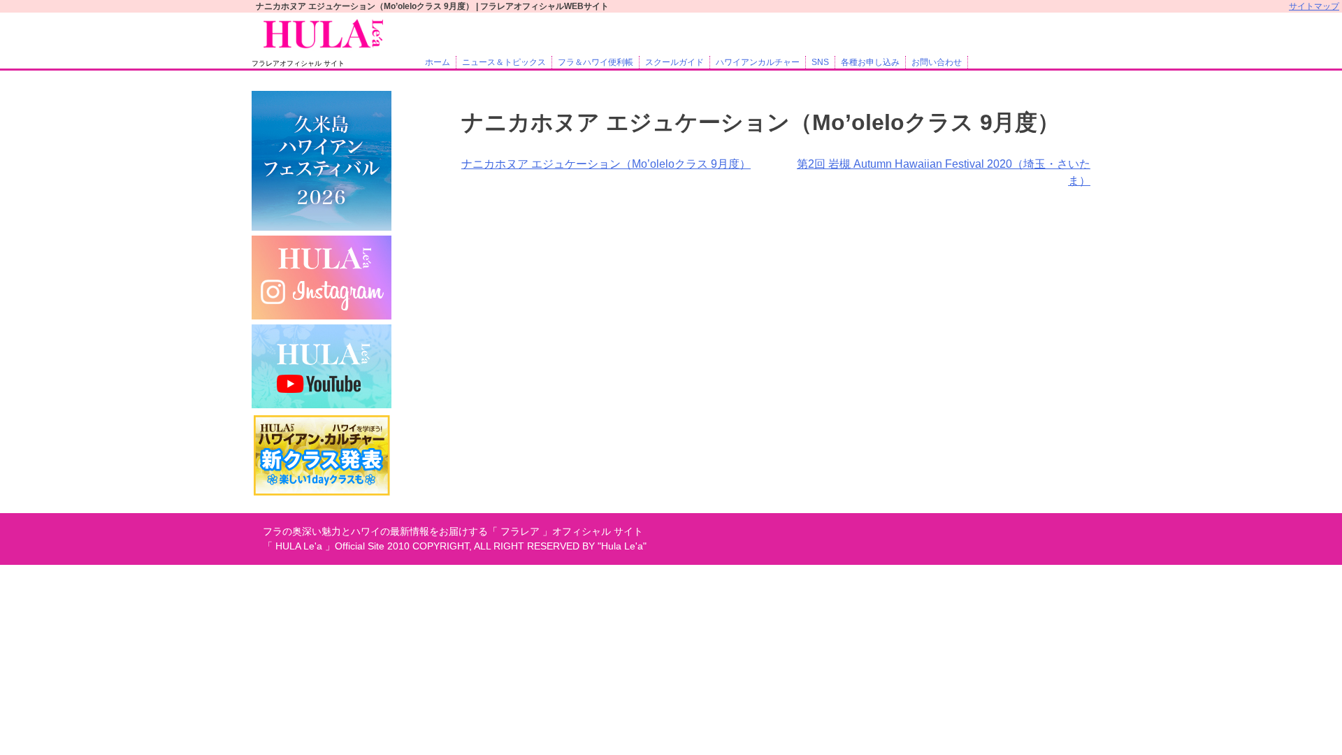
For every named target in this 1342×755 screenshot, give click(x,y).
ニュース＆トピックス (504, 62)
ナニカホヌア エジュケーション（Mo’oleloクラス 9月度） (606, 164)
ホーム (437, 62)
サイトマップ (1314, 6)
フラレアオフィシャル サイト (298, 63)
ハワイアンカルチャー (758, 62)
